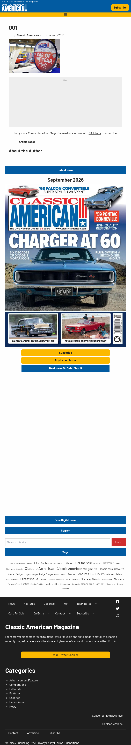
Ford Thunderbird (105, 574)
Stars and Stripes (114, 584)
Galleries (14, 697)
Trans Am (65, 588)
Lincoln (43, 579)
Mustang (86, 579)
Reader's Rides (52, 584)
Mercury (75, 579)
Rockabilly (76, 584)
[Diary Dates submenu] (96, 603)
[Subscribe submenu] (93, 613)
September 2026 (65, 180)
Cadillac (44, 563)
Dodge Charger (46, 574)
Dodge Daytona (60, 574)
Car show (96, 563)
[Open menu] (65, 14)
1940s (12, 563)
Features (83, 574)
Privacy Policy (45, 742)
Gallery (119, 574)
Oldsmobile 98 (106, 579)
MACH (68, 579)
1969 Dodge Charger (24, 563)
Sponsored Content (93, 583)
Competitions (17, 684)
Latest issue (29, 579)
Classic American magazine (77, 568)
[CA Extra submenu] (48, 613)
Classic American (40, 568)
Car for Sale (83, 563)
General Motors (12, 579)
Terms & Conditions (67, 742)
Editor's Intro (17, 689)
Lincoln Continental (56, 579)
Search (118, 542)
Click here (95, 133)
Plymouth (119, 579)
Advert (65, 80)
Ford (93, 574)
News (96, 579)
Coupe (11, 574)
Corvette (119, 568)
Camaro (70, 563)
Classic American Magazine (42, 626)
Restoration (65, 584)
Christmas (10, 569)
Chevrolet (108, 563)
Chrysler (19, 569)
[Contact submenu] (70, 613)
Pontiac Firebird (37, 584)
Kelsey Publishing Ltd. (21, 742)
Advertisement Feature (23, 680)
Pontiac (25, 584)
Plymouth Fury (14, 584)
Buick (36, 563)
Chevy (117, 563)
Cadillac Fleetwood (57, 563)
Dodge (19, 574)
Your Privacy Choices (66, 654)
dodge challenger (31, 574)
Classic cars (106, 568)
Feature (71, 574)
